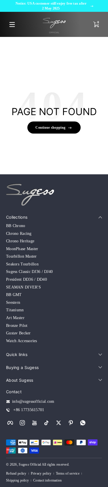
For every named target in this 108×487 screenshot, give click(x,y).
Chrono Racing (19, 233)
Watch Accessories (21, 341)
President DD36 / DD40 (26, 279)
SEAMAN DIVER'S (23, 287)
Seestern (13, 302)
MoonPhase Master (22, 249)
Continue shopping (50, 128)
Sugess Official (30, 464)
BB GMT (14, 295)
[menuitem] (54, 226)
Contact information (47, 480)
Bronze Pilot (16, 325)
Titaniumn (15, 310)
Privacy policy (41, 473)
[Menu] (12, 24)
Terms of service (67, 473)
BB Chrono (15, 226)
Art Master (15, 318)
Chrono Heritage (20, 241)
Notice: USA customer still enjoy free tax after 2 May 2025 (51, 5)
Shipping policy (17, 480)
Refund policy (16, 473)
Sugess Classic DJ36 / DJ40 (29, 271)
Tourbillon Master (21, 256)
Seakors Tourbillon (22, 264)
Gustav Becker (18, 333)
